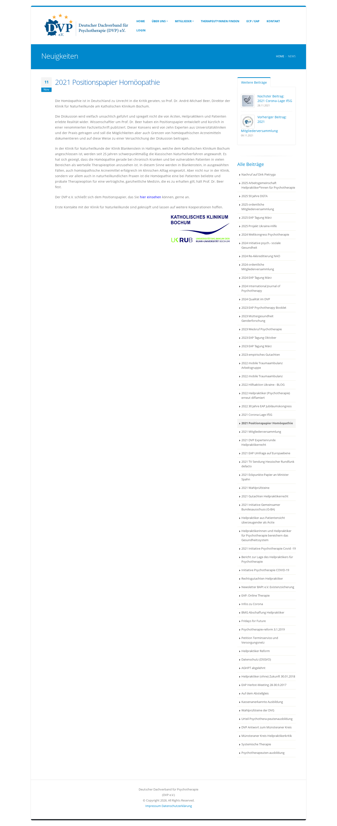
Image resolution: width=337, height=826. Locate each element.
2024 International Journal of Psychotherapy (260, 288)
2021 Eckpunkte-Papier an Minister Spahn (265, 477)
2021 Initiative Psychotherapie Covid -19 (268, 549)
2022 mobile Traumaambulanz (262, 376)
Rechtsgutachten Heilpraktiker (262, 579)
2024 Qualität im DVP (255, 299)
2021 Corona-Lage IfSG (256, 415)
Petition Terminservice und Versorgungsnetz (259, 640)
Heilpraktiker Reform (255, 651)
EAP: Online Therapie (255, 595)
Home (140, 21)
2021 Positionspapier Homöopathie (267, 423)
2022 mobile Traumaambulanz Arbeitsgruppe (262, 365)
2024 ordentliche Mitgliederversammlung (257, 267)
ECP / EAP (253, 21)
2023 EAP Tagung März (256, 346)
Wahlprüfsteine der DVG (257, 710)
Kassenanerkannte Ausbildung (262, 702)
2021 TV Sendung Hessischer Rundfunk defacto (267, 464)
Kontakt (273, 21)
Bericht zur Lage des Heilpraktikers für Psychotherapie (267, 559)
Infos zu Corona (252, 604)
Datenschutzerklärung (177, 806)
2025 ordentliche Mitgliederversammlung (257, 207)
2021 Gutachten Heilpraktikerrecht (264, 496)
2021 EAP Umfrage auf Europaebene (265, 453)
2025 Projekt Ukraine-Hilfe (259, 226)
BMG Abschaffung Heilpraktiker (262, 612)
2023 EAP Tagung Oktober (258, 338)
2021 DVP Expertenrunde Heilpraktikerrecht (258, 442)
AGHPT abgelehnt (253, 668)
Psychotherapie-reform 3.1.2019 (263, 629)
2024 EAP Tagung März (256, 278)
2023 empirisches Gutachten (260, 355)
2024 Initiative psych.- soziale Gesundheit (261, 245)
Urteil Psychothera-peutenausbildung (267, 719)
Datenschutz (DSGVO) (256, 659)
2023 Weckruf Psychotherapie (261, 329)
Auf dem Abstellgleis (255, 693)
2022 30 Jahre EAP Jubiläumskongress (266, 406)
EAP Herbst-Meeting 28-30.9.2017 (263, 685)
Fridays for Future (253, 621)
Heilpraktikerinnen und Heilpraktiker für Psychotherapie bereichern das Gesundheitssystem (266, 535)
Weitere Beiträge (254, 82)
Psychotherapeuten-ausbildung (263, 753)
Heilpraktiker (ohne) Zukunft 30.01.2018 (268, 676)
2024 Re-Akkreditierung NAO (260, 256)
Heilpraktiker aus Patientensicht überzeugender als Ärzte (263, 520)
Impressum (153, 806)
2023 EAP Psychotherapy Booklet (263, 308)
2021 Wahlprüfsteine (255, 488)
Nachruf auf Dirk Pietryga (258, 174)
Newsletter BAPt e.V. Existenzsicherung (267, 587)
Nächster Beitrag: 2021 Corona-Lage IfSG (274, 98)
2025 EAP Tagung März (256, 218)
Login (141, 30)
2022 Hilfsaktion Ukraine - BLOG (263, 385)
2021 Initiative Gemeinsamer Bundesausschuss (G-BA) (260, 507)
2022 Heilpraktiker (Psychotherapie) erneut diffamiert (265, 395)
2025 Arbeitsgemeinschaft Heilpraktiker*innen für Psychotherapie (268, 185)
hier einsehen (150, 197)
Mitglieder (183, 21)
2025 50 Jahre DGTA (254, 196)
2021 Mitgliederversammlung (261, 432)
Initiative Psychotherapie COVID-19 (265, 570)
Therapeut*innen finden (220, 21)
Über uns (159, 21)
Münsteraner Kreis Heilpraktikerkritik (266, 736)
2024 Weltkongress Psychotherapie (265, 235)
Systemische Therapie (256, 744)
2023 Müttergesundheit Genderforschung (257, 318)
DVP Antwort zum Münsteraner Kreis (266, 727)
